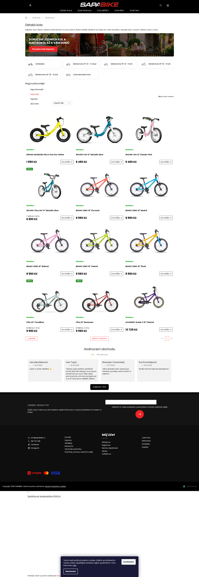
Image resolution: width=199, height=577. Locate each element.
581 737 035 (35, 441)
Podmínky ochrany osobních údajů (79, 452)
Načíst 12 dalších (99, 338)
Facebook (35, 444)
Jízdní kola (146, 438)
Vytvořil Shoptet (192, 486)
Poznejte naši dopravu (43, 49)
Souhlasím (128, 562)
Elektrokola (146, 441)
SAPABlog (68, 443)
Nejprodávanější (36, 89)
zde (74, 565)
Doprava (68, 440)
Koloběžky (146, 444)
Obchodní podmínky (73, 449)
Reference (69, 446)
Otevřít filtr (59, 103)
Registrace (106, 445)
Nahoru (32, 338)
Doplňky (145, 447)
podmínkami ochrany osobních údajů (152, 407)
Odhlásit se (106, 454)
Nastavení (70, 571)
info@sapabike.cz (38, 438)
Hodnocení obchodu (99, 349)
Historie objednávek (110, 448)
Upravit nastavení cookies (55, 486)
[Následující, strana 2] (167, 338)
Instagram (35, 448)
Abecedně (34, 104)
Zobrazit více (99, 387)
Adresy (104, 451)
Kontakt (68, 437)
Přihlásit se (140, 414)
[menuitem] (66, 10)
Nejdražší (34, 99)
